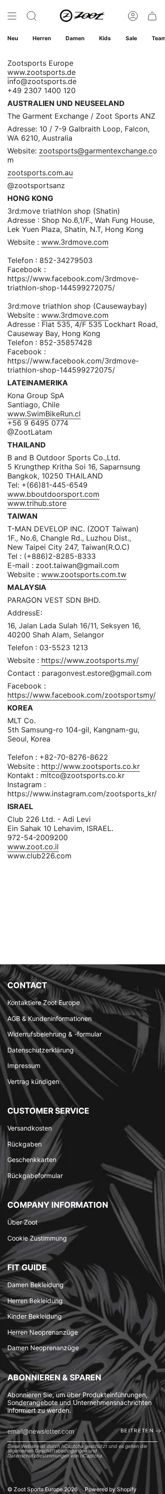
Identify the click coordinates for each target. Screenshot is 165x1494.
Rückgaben (24, 1144)
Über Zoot (22, 1222)
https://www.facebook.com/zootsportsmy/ (81, 695)
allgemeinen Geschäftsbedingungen (47, 1451)
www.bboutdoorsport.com (53, 494)
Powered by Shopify (111, 1489)
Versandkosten (29, 1128)
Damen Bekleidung (35, 1285)
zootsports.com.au (40, 172)
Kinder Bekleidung (34, 1316)
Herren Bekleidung (35, 1301)
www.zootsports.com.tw (83, 574)
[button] (31, 16)
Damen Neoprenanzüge (43, 1348)
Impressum (23, 1065)
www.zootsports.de (41, 72)
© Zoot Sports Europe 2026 (42, 1489)
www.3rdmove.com (75, 242)
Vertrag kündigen (33, 1081)
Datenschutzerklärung (40, 1050)
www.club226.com (39, 855)
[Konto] (132, 16)
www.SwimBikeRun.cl (44, 413)
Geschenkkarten (31, 1159)
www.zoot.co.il (33, 846)
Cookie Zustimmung (37, 1238)
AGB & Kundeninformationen (49, 1018)
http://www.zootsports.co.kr (90, 766)
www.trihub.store (36, 503)
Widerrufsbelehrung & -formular (54, 1034)
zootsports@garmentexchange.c (96, 150)
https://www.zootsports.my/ (90, 660)
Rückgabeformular (35, 1175)
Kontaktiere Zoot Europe (43, 1002)
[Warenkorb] (152, 16)
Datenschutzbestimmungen (38, 1456)
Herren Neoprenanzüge (42, 1332)
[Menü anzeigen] (12, 16)
